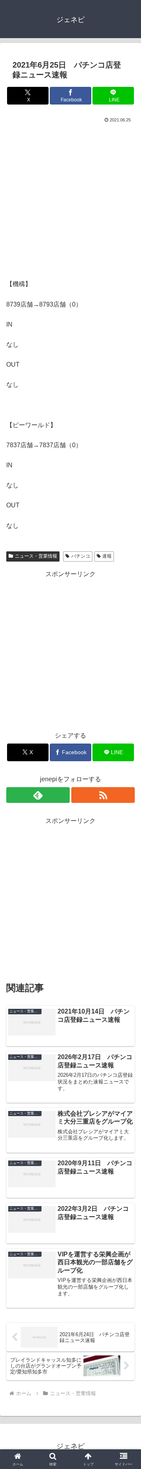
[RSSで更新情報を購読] (103, 795)
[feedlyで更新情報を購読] (38, 795)
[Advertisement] (70, 199)
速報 (107, 556)
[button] (126, 1132)
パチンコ (80, 556)
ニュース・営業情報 (36, 556)
